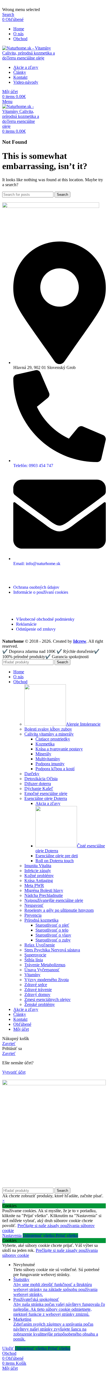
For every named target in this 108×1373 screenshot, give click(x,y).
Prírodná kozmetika (41, 920)
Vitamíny (32, 974)
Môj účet (21, 1029)
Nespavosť (33, 905)
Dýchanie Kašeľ (38, 788)
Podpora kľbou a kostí (54, 768)
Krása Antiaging (38, 880)
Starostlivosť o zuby (53, 940)
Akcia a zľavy (47, 803)
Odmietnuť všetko (39, 1235)
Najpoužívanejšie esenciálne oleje (53, 900)
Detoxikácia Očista (41, 778)
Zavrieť (9, 1043)
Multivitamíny (47, 758)
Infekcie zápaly (37, 870)
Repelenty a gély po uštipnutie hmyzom (59, 910)
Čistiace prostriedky (52, 739)
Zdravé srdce (35, 984)
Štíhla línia (33, 959)
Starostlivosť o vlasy (53, 935)
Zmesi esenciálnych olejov (47, 999)
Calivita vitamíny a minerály (49, 734)
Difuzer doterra (37, 783)
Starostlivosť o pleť (52, 925)
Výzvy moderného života (46, 979)
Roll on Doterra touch (54, 860)
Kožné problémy (39, 875)
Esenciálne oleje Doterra (45, 798)
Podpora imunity (50, 763)
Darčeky (31, 773)
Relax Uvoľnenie (39, 945)
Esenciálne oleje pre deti (56, 855)
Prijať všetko (67, 1235)
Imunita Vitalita (37, 865)
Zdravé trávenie (38, 989)
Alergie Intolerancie (83, 724)
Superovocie (35, 955)
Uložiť (8, 1348)
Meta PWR (34, 885)
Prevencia (33, 915)
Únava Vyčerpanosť (42, 969)
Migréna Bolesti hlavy (43, 890)
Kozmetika (45, 744)
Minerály (43, 753)
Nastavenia (12, 1235)
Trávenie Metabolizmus (44, 964)
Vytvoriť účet (13, 1072)
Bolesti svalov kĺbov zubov (48, 729)
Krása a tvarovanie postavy (59, 749)
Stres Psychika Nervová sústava (52, 950)
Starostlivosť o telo (51, 930)
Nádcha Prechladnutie (43, 895)
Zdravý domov (37, 994)
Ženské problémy (39, 1004)
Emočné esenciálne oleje (45, 793)
